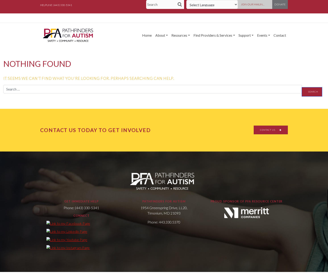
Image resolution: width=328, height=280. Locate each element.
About (160, 35)
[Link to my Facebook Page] (68, 223)
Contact (280, 35)
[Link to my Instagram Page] (68, 248)
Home (147, 35)
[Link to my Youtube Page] (66, 239)
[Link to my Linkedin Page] (66, 231)
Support (245, 35)
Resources (179, 35)
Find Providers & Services (212, 35)
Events (262, 35)
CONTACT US (268, 129)
